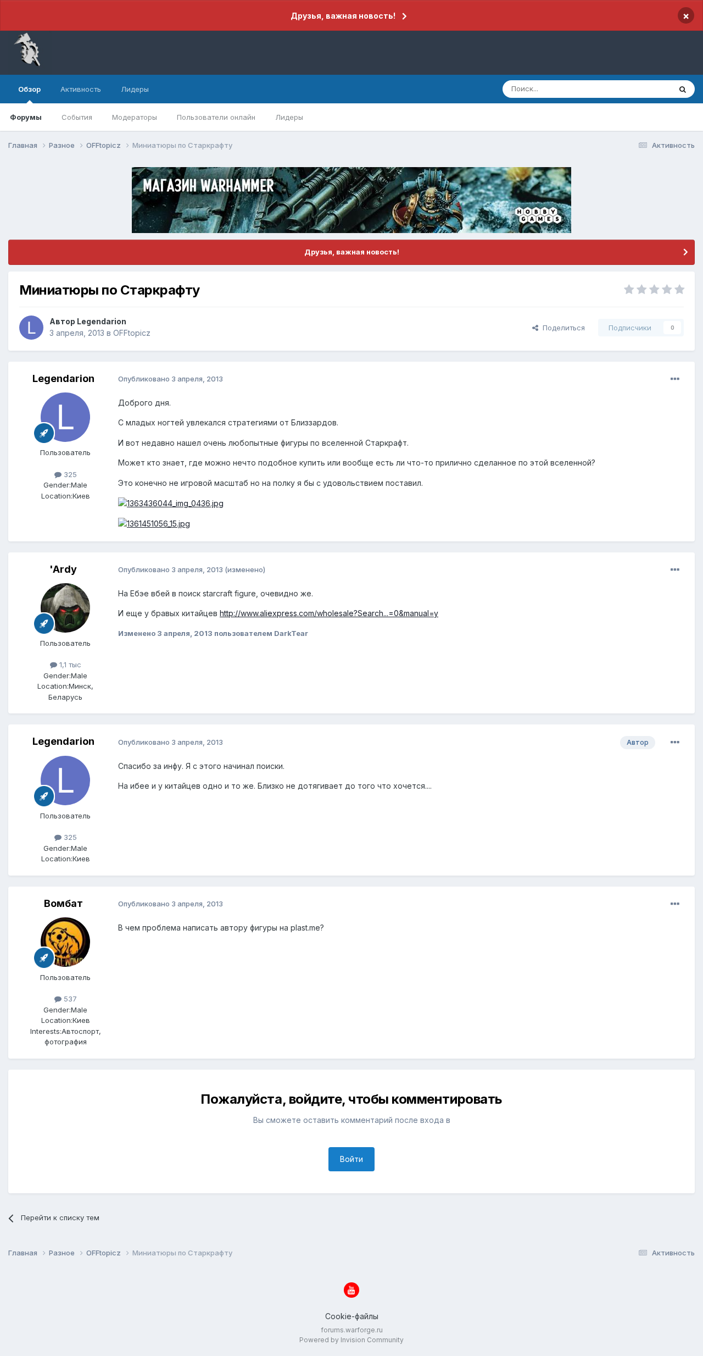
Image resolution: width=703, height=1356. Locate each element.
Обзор (29, 89)
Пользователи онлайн (216, 117)
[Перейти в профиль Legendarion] (31, 328)
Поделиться (561, 327)
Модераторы (134, 117)
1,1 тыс (69, 664)
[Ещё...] (675, 379)
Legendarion (101, 321)
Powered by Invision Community (351, 1340)
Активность (80, 89)
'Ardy (63, 569)
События (77, 117)
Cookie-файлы (351, 1316)
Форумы (26, 117)
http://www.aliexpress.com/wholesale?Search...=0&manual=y (329, 613)
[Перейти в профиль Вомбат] (65, 942)
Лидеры (289, 117)
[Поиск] (683, 89)
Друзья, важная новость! (343, 15)
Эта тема (641, 89)
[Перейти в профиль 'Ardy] (65, 608)
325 (69, 474)
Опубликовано (170, 378)
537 (69, 998)
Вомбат (63, 903)
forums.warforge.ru (352, 1330)
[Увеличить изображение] (171, 502)
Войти (351, 1159)
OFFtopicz (131, 332)
